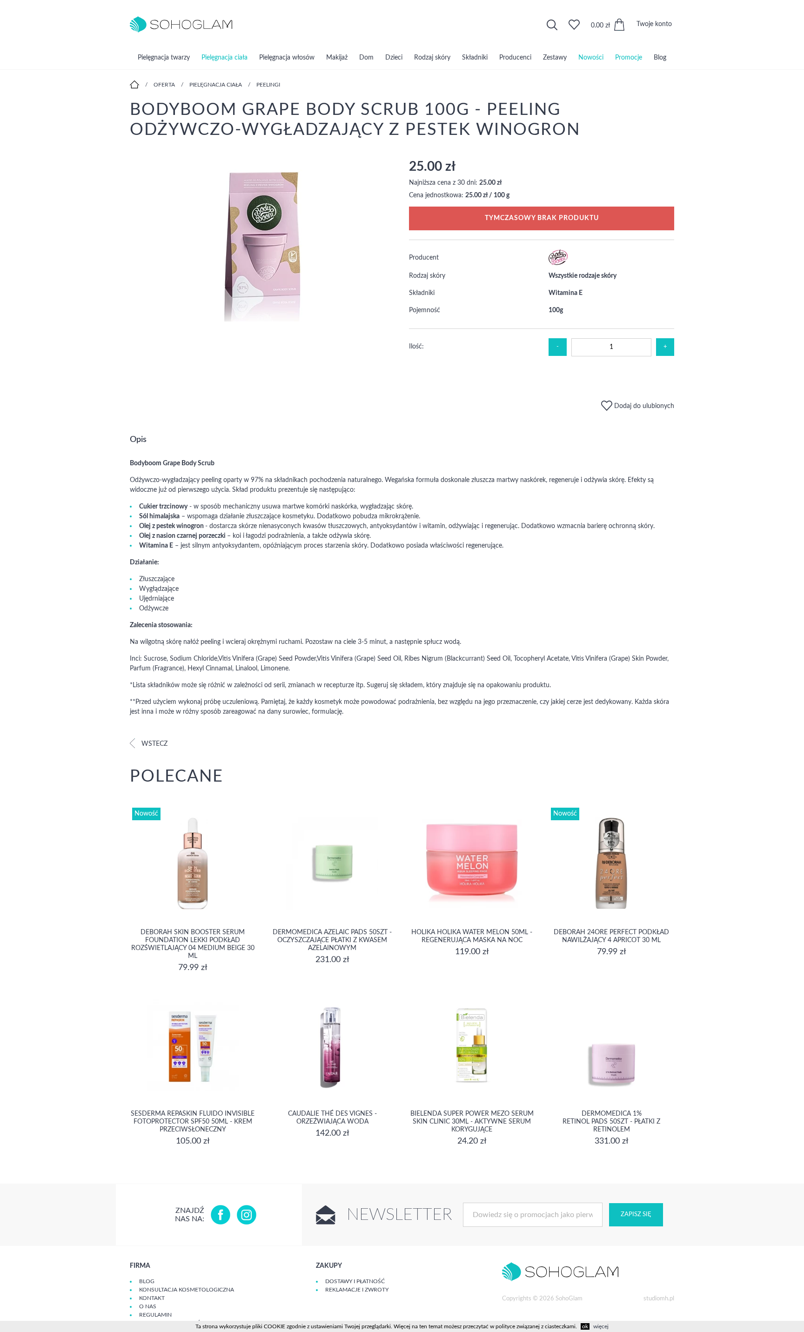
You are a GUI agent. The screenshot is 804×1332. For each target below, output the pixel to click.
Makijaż (337, 57)
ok (585, 1326)
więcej (601, 1326)
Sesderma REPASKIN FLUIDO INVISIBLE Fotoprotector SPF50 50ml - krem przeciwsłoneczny (193, 1122)
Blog (660, 57)
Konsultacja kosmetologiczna (186, 1289)
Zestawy (555, 57)
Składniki (475, 57)
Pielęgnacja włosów (287, 57)
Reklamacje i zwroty (357, 1289)
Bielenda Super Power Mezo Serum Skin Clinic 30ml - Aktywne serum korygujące (472, 1122)
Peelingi (268, 84)
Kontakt (152, 1298)
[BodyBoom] (558, 263)
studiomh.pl (658, 1299)
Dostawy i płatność (355, 1281)
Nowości (590, 57)
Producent (424, 257)
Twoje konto (654, 24)
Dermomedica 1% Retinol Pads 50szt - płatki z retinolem (611, 1122)
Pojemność (424, 310)
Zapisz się (636, 1215)
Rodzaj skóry (432, 57)
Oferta (164, 84)
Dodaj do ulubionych (643, 406)
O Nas (147, 1306)
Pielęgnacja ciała (224, 57)
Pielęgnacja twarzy (164, 57)
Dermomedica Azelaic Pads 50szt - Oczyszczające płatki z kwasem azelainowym (332, 940)
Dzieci (393, 57)
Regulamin (155, 1315)
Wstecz (154, 744)
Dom (366, 57)
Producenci (515, 57)
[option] (262, 241)
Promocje (628, 57)
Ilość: (416, 346)
